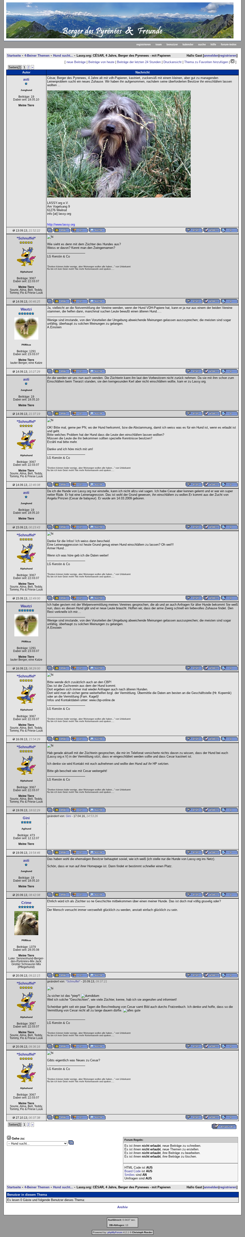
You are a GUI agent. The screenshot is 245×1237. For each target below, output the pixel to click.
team (159, 44)
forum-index (228, 44)
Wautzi (26, 309)
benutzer (172, 44)
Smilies (129, 1175)
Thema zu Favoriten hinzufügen (206, 62)
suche (202, 44)
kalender (188, 44)
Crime (26, 903)
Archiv (122, 1207)
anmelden (211, 55)
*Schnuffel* (26, 238)
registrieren (143, 44)
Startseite (14, 55)
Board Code (132, 1171)
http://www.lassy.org (61, 224)
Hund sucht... (63, 55)
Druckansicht (172, 62)
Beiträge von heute (101, 62)
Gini (26, 818)
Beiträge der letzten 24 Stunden (139, 62)
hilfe (213, 44)
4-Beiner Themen (37, 55)
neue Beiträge (76, 62)
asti (26, 79)
